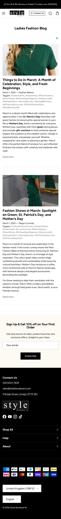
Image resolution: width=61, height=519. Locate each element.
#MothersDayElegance (26, 98)
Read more (8, 156)
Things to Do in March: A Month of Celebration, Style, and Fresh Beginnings (29, 84)
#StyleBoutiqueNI (11, 107)
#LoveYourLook (23, 229)
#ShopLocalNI (45, 98)
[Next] (56, 4)
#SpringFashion (10, 101)
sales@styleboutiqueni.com (17, 388)
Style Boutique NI (18, 507)
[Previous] (5, 4)
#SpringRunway (25, 101)
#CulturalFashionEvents (22, 226)
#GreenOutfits (17, 95)
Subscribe (30, 355)
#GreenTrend (31, 95)
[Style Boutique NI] (17, 13)
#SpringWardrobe (42, 101)
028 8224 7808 (11, 382)
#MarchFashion (46, 95)
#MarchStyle (9, 98)
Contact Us (39, 13)
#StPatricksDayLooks (13, 104)
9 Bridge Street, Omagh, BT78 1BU (20, 394)
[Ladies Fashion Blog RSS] (57, 38)
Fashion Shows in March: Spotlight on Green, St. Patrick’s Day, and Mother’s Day (29, 215)
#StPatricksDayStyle (33, 104)
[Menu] (3, 13)
